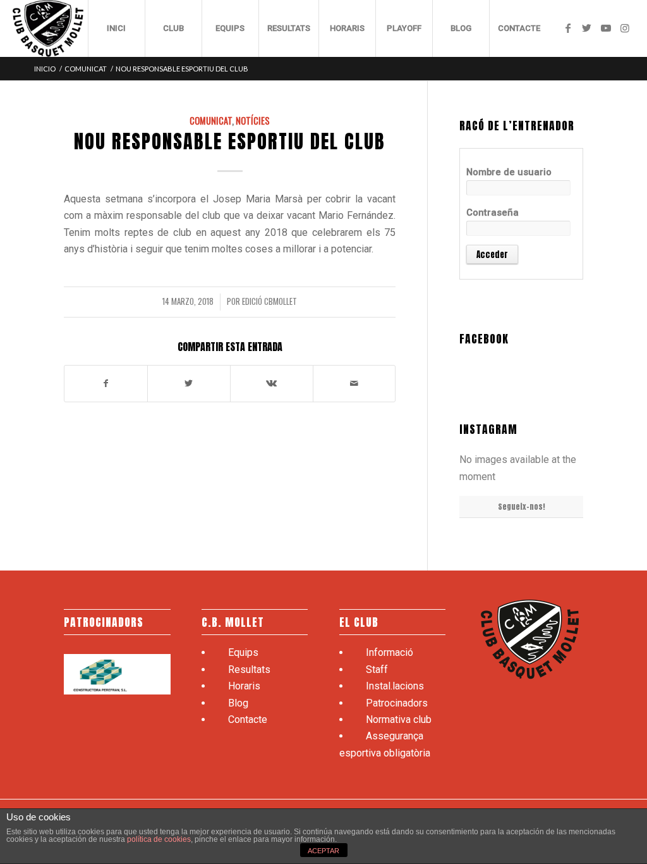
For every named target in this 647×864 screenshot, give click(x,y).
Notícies (253, 120)
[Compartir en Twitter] (189, 383)
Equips (243, 652)
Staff (377, 669)
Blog (238, 703)
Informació (389, 652)
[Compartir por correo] (354, 383)
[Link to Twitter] (586, 27)
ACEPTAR (323, 851)
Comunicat (211, 120)
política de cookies (159, 839)
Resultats (249, 669)
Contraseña (492, 212)
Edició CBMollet (269, 301)
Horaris (244, 686)
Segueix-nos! (521, 506)
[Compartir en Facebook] (105, 383)
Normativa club (399, 719)
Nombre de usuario (509, 172)
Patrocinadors (397, 703)
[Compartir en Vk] (272, 383)
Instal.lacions (395, 686)
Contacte (247, 719)
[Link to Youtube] (605, 27)
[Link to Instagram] (624, 27)
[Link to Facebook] (568, 27)
